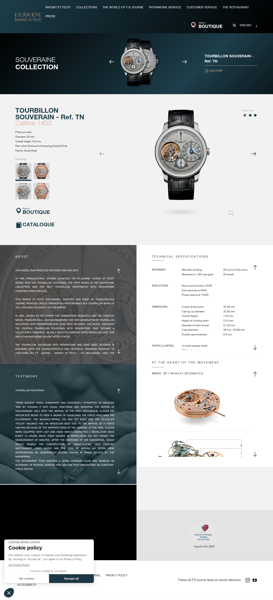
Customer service (202, 7)
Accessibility (26, 585)
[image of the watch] (134, 63)
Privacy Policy (117, 575)
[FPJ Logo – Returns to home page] (27, 17)
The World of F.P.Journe (123, 7)
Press (50, 16)
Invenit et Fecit (58, 7)
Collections (86, 7)
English (245, 25)
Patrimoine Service (165, 7)
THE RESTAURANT (236, 7)
